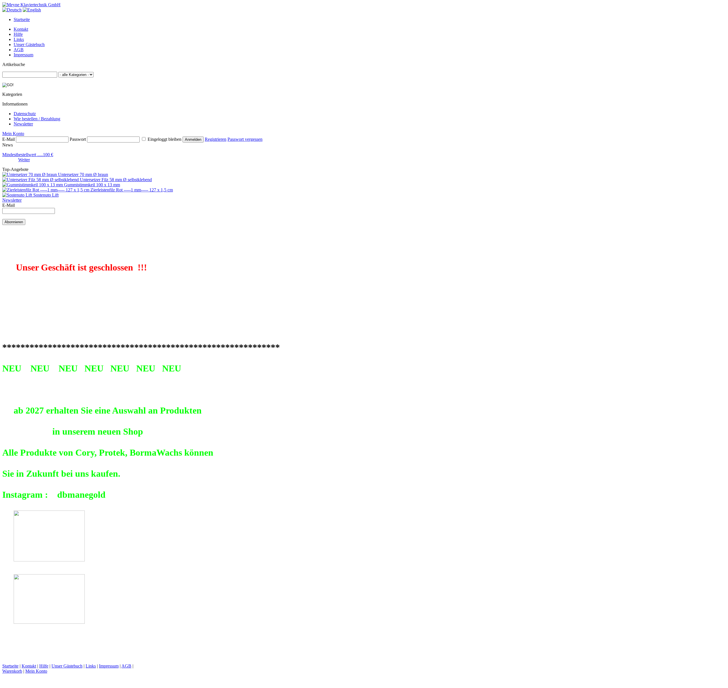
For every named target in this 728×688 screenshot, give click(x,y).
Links (19, 39)
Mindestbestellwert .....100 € (27, 154)
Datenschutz (25, 113)
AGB (19, 49)
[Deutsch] (12, 9)
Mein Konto (13, 133)
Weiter (24, 159)
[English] (32, 9)
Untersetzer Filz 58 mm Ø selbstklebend (116, 179)
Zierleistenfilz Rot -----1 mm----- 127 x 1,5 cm (131, 189)
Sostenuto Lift (46, 195)
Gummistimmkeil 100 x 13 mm (92, 184)
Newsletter (23, 123)
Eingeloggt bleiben (164, 139)
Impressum (23, 54)
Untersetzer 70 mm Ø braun (83, 174)
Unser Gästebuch (29, 44)
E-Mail (8, 139)
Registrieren (215, 139)
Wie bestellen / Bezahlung (37, 118)
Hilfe (18, 34)
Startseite (22, 19)
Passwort (78, 139)
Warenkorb (12, 671)
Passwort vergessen (245, 139)
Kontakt (21, 29)
